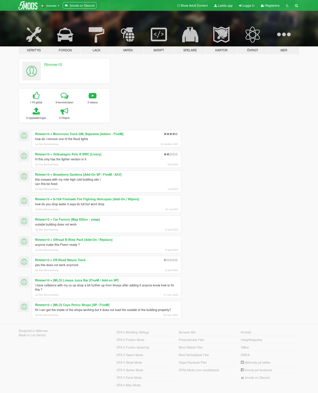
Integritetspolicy (251, 340)
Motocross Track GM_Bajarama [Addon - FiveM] (88, 134)
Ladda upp (225, 5)
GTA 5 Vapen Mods (130, 355)
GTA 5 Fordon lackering (133, 347)
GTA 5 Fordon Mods (130, 340)
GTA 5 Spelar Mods (130, 370)
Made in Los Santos (32, 335)
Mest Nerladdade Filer (194, 355)
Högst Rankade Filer (193, 362)
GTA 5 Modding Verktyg (133, 332)
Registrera (271, 5)
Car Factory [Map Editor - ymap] (76, 219)
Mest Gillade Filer (191, 347)
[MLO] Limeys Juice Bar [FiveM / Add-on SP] (86, 280)
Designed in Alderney (33, 330)
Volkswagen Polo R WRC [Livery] (77, 154)
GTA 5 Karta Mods (129, 377)
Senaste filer (187, 332)
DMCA (245, 355)
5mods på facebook (258, 370)
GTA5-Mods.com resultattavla (199, 370)
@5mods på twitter (257, 362)
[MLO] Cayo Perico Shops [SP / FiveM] (81, 305)
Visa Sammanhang (48, 144)
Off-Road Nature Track (69, 260)
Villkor (245, 347)
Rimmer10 (53, 64)
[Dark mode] (287, 5)
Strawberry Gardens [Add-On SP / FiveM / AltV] (87, 174)
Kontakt (246, 332)
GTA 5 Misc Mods (129, 385)
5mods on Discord (257, 377)
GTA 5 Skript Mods (129, 362)
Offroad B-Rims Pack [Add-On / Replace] (82, 239)
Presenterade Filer (191, 340)
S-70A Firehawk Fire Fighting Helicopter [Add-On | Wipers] (96, 199)
